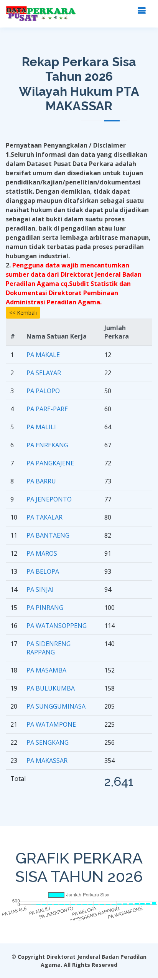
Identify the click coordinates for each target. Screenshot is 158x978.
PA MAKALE (43, 354)
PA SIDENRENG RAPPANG (48, 647)
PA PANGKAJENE (50, 463)
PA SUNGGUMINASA (56, 706)
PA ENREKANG (47, 445)
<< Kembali (23, 312)
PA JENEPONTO (49, 499)
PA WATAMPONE (51, 724)
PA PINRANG (44, 607)
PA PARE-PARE (47, 409)
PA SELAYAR (43, 373)
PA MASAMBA (46, 670)
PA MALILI (41, 427)
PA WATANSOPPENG (56, 625)
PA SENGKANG (47, 742)
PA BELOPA (42, 571)
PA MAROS (41, 553)
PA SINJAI (40, 589)
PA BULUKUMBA (50, 688)
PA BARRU (41, 481)
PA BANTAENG (47, 535)
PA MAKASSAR (46, 760)
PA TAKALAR (44, 517)
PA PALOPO (43, 391)
